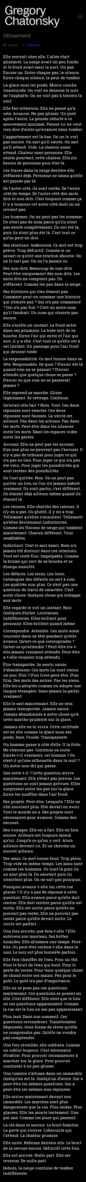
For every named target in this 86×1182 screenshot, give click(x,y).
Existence (33, 45)
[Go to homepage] (33, 16)
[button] (80, 16)
